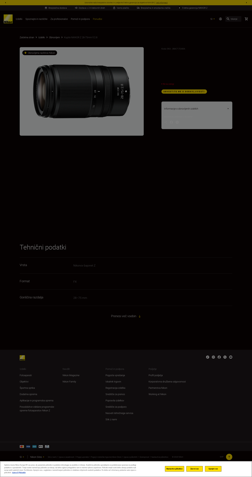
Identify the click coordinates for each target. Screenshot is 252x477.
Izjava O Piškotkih (19, 472)
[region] (126, 469)
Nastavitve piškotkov (174, 469)
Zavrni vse (194, 469)
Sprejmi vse (213, 469)
